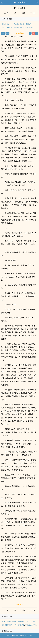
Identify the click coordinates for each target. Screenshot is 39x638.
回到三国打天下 (7, 625)
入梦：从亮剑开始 (8, 621)
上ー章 (6, 13)
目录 (15, 13)
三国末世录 (5, 24)
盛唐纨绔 (28, 24)
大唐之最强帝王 (19, 28)
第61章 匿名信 (19, 2)
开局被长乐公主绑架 (31, 28)
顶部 (31, 636)
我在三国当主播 (19, 24)
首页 (8, 636)
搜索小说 (23, 636)
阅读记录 (15, 636)
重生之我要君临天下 (20, 621)
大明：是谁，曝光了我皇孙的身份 (24, 625)
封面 (23, 13)
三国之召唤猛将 (7, 28)
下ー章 (32, 13)
